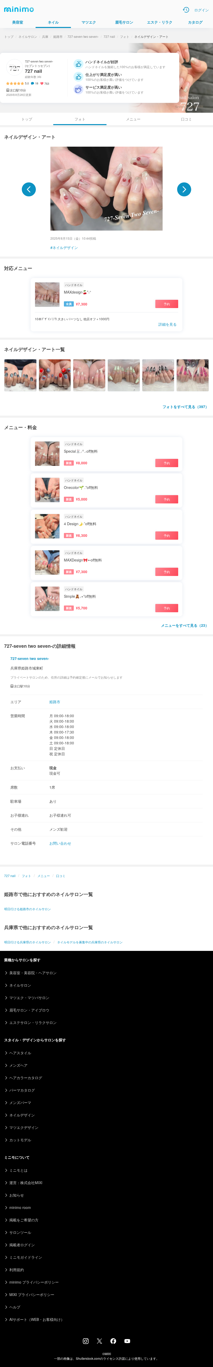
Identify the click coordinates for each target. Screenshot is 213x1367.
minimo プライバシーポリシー (34, 1282)
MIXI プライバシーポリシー (31, 1294)
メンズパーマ (20, 1102)
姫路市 (58, 36)
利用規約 (16, 1269)
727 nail (109, 36)
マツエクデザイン (23, 1127)
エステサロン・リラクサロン (33, 1022)
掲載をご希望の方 (23, 1219)
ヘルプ (14, 1306)
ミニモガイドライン (25, 1257)
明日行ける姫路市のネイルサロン (27, 909)
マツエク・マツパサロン (29, 997)
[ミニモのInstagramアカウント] (86, 1342)
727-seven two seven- (83, 36)
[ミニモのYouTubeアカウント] (127, 1341)
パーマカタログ (22, 1090)
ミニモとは (18, 1170)
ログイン (201, 9)
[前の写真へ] (29, 189)
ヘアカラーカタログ (25, 1077)
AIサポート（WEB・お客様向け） (36, 1319)
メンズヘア (18, 1065)
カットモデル (20, 1139)
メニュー (133, 119)
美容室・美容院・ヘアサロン (33, 972)
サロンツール (20, 1232)
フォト (124, 36)
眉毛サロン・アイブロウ (29, 1010)
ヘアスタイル (20, 1052)
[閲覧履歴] (186, 10)
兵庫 (45, 36)
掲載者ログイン (22, 1244)
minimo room (20, 1207)
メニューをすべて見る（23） (185, 625)
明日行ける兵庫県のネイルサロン (27, 942)
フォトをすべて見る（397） (186, 406)
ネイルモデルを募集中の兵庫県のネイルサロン (90, 942)
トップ (9, 36)
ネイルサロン (27, 36)
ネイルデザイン (65, 247)
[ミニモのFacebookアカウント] (113, 1342)
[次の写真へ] (184, 189)
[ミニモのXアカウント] (99, 1342)
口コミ (186, 119)
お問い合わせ (60, 843)
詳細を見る (167, 324)
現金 (53, 767)
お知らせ (16, 1195)
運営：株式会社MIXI (25, 1182)
